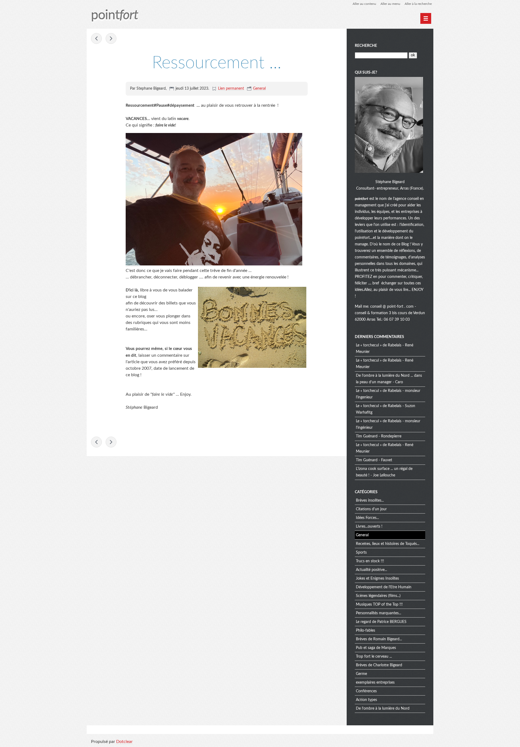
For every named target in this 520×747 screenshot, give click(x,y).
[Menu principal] (425, 18)
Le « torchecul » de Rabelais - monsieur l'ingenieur (388, 394)
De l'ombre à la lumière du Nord (383, 708)
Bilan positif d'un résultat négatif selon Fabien (96, 38)
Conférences (366, 691)
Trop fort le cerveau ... (374, 656)
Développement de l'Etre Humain (383, 587)
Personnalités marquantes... (378, 613)
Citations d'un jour (371, 509)
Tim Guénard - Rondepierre (378, 436)
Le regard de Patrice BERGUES (381, 622)
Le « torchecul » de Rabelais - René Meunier (384, 348)
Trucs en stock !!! (370, 561)
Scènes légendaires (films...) (378, 596)
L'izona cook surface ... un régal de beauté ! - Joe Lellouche (384, 472)
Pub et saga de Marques (376, 648)
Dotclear (124, 741)
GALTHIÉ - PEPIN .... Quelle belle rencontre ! (111, 38)
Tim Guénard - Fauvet (374, 460)
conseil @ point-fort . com (392, 306)
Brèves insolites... (370, 500)
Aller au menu (390, 3)
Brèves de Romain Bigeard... (379, 639)
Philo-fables (365, 630)
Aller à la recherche (418, 3)
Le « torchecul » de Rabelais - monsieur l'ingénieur (388, 424)
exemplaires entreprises (375, 682)
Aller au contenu (364, 3)
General (259, 88)
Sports (361, 552)
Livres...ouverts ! (369, 526)
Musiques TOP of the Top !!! (379, 604)
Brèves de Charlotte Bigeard (379, 665)
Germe (361, 674)
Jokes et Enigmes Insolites (377, 578)
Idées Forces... (367, 518)
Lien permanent (231, 88)
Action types (366, 700)
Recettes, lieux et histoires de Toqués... (387, 544)
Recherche (366, 46)
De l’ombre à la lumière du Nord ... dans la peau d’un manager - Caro (389, 379)
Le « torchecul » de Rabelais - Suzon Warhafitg (385, 409)
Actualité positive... (371, 570)
